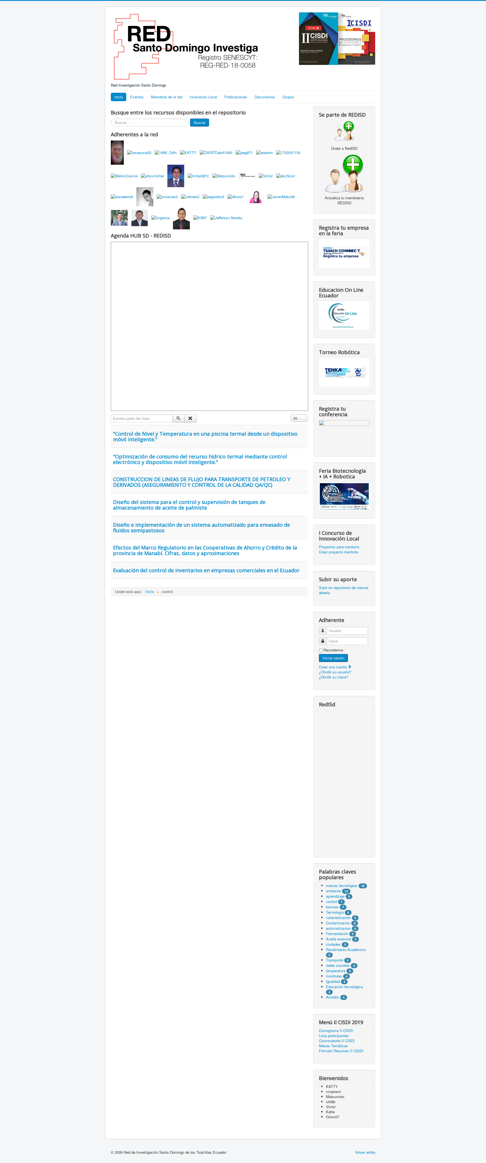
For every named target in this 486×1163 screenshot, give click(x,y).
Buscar (199, 122)
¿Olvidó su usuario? (335, 672)
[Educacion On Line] (344, 315)
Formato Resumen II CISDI (341, 1050)
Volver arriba (365, 1152)
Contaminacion (338, 923)
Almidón (332, 997)
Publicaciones (235, 96)
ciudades (333, 944)
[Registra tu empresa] (344, 252)
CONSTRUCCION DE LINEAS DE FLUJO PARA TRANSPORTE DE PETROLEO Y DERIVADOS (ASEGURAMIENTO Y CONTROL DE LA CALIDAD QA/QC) (201, 482)
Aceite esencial (338, 939)
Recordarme (333, 650)
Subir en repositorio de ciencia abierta (343, 590)
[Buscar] (179, 418)
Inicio (118, 96)
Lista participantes (334, 1035)
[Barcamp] (344, 433)
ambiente (333, 890)
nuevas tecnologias (341, 885)
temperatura (335, 970)
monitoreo (334, 976)
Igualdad (333, 981)
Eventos (137, 96)
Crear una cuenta (333, 666)
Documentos (265, 96)
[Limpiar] (190, 418)
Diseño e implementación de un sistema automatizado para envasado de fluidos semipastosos (201, 527)
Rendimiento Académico (346, 949)
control (331, 901)
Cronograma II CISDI (336, 1030)
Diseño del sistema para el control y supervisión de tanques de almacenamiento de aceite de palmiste (189, 505)
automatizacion (338, 928)
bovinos (332, 906)
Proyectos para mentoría (339, 546)
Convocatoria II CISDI (337, 1040)
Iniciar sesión (333, 657)
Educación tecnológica (344, 986)
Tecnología (335, 912)
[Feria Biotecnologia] (344, 496)
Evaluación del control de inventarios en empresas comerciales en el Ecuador (206, 570)
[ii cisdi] (318, 38)
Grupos (288, 96)
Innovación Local (203, 96)
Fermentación (337, 933)
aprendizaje (336, 896)
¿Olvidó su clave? (333, 677)
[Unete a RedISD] (344, 131)
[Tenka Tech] (344, 371)
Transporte (334, 960)
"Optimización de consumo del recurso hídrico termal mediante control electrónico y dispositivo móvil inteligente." (200, 459)
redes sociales (338, 965)
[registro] (344, 173)
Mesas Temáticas (333, 1045)
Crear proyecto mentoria (338, 552)
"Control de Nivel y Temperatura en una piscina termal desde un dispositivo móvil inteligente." (205, 436)
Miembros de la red (166, 96)
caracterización (338, 917)
